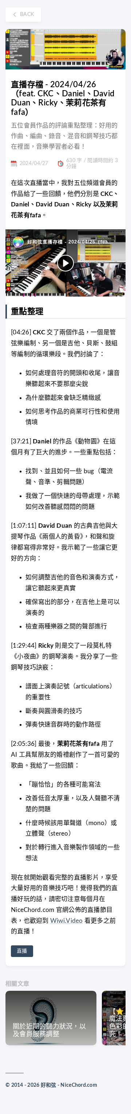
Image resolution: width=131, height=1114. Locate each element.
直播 (22, 951)
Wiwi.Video (66, 921)
